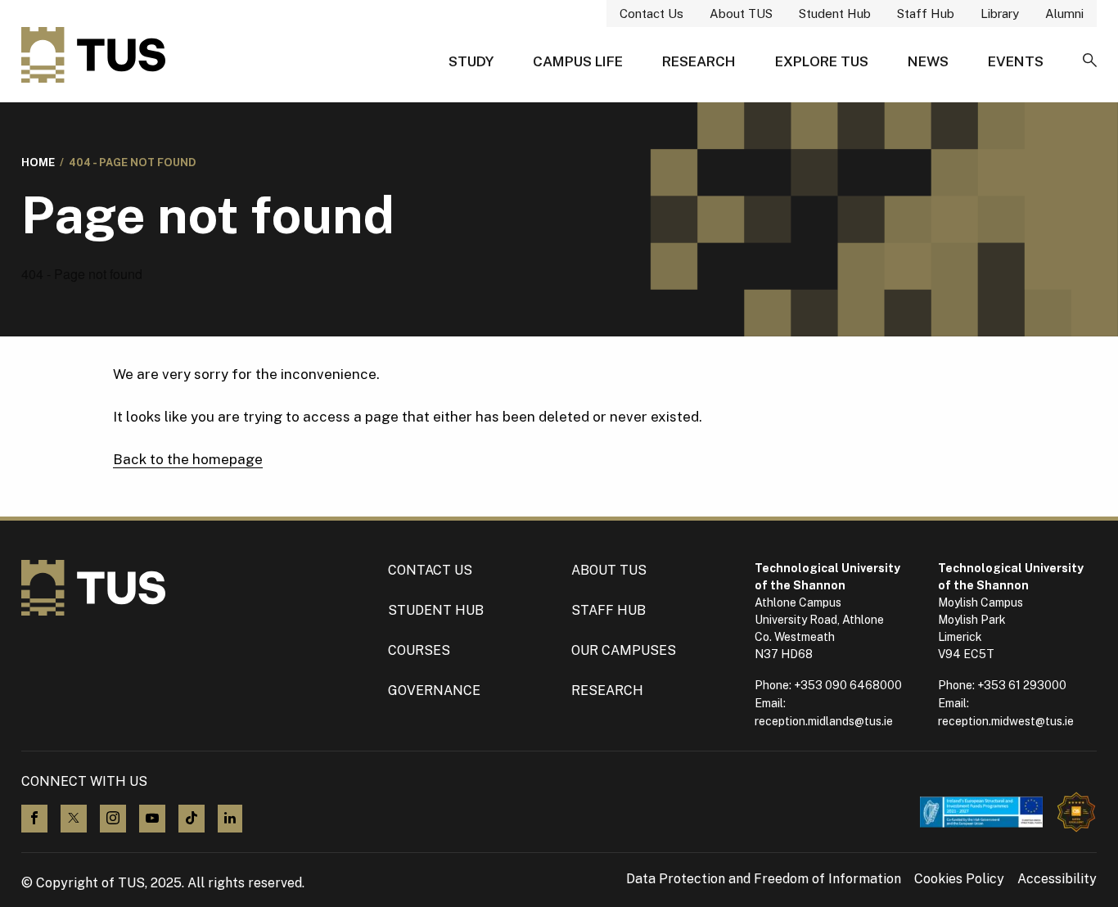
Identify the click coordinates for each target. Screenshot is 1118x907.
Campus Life (578, 61)
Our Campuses (623, 650)
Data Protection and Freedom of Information (763, 879)
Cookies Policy (959, 879)
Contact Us (651, 13)
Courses (419, 650)
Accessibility (1057, 879)
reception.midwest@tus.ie (1006, 721)
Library (1000, 13)
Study (471, 61)
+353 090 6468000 (848, 685)
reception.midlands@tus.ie (824, 721)
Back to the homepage (188, 459)
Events (1016, 61)
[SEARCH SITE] (1090, 61)
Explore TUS (821, 61)
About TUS (741, 13)
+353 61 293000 (1021, 685)
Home (38, 162)
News (928, 61)
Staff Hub (925, 13)
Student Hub (835, 13)
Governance (434, 690)
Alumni (1064, 13)
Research (699, 61)
